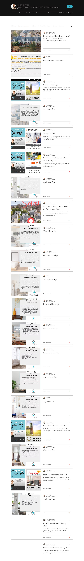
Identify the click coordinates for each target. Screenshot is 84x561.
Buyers (55, 26)
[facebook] (66, 12)
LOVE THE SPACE (23, 5)
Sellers (33, 26)
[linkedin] (70, 12)
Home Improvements (23, 26)
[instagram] (68, 12)
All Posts (13, 26)
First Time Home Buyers (44, 26)
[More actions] (70, 33)
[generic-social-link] (72, 12)
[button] (71, 26)
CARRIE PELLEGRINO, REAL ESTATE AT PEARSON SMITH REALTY (38, 7)
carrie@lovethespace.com (51, 12)
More (60, 26)
